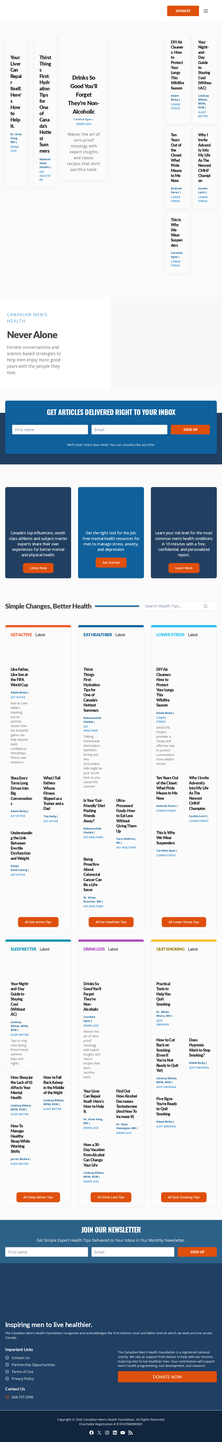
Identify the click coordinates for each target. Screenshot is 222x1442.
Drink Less (14, 149)
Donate (183, 10)
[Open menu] (205, 11)
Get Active (18, 697)
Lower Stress (175, 106)
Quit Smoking (162, 1022)
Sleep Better (203, 114)
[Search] (205, 606)
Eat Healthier (45, 176)
